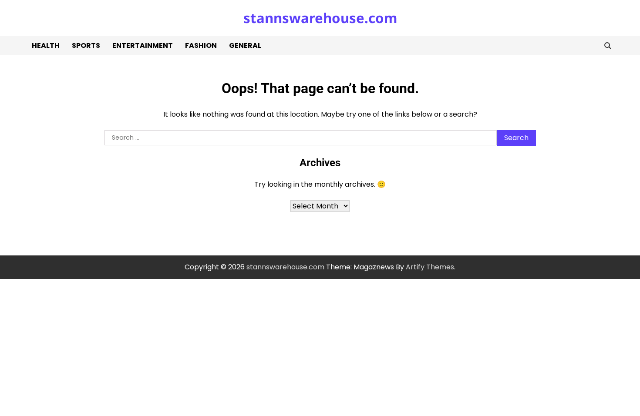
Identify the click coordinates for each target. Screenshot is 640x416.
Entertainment (142, 45)
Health (46, 45)
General (245, 45)
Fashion (201, 45)
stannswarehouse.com (320, 18)
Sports (86, 45)
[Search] (607, 45)
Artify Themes (430, 267)
